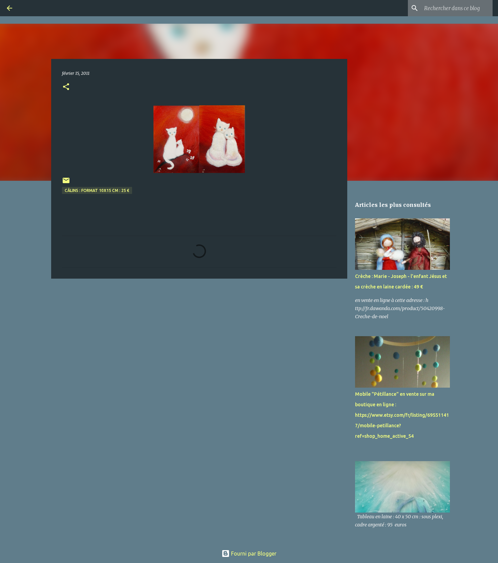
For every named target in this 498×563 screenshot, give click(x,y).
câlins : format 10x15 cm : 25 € (97, 190)
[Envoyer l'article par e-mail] (66, 183)
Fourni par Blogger (253, 553)
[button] (66, 87)
